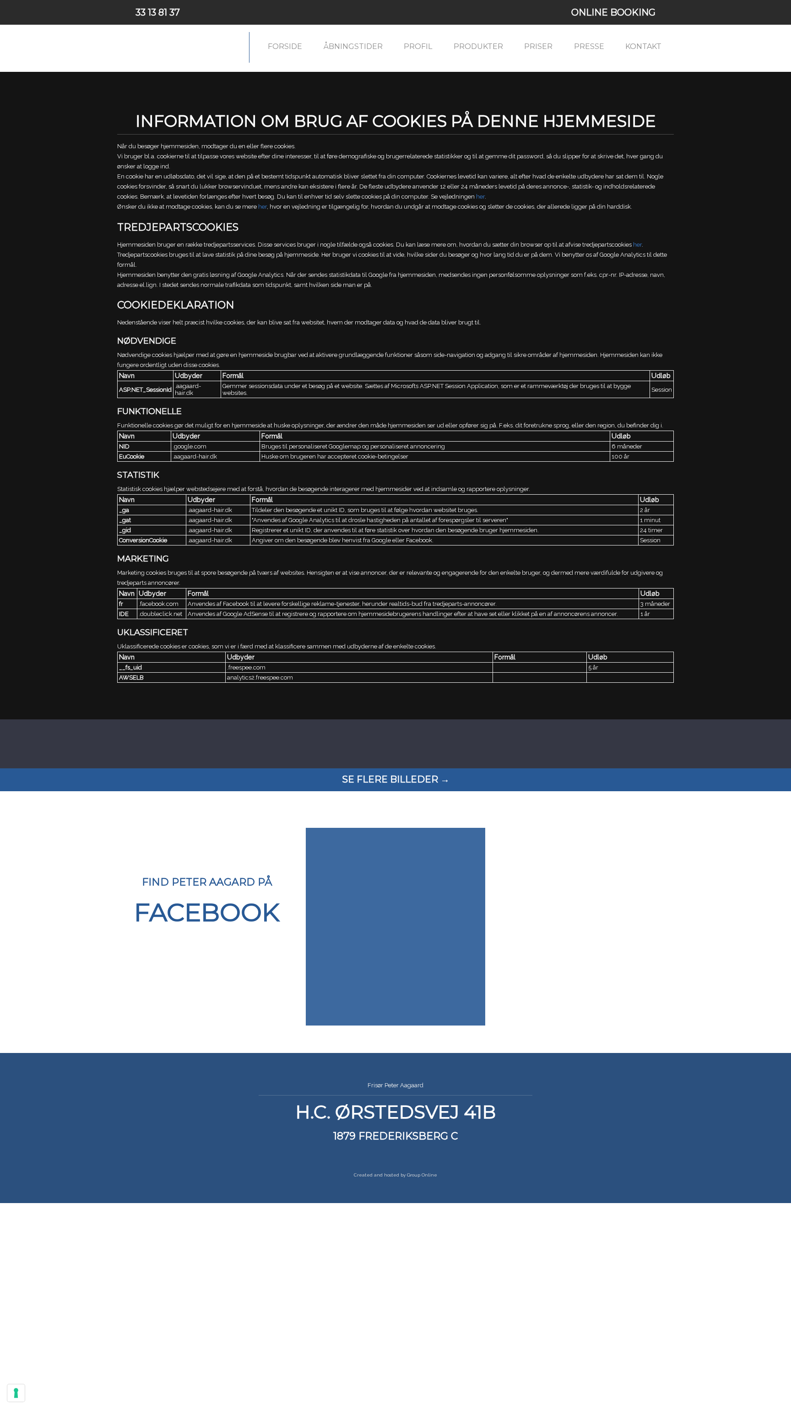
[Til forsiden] (178, 47)
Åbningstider (353, 46)
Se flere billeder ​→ (396, 779)
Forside (285, 46)
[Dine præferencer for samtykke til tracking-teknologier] (16, 1393)
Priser (538, 46)
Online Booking (613, 12)
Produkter (478, 46)
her (480, 196)
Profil (418, 46)
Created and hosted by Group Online (395, 1174)
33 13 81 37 (157, 12)
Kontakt (643, 46)
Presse (589, 46)
